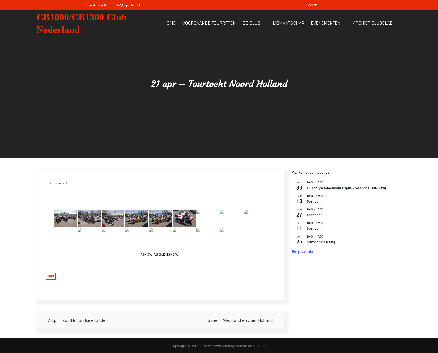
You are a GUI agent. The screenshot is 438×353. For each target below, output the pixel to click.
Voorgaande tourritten (209, 23)
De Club (251, 23)
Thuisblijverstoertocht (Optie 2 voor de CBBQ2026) (346, 188)
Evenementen (325, 23)
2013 (50, 276)
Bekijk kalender (303, 251)
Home (170, 23)
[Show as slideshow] (160, 254)
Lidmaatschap (288, 23)
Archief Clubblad (373, 23)
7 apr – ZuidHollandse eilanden (78, 320)
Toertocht (314, 201)
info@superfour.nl (127, 5)
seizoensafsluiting (321, 241)
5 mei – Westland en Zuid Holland (240, 320)
